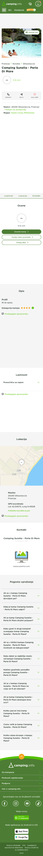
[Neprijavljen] (38, 4)
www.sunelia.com (21, 566)
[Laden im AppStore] (21, 831)
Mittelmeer (29, 113)
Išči (9, 10)
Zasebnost (32, 845)
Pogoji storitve (31, 848)
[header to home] (12, 4)
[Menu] (4, 10)
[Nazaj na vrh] (21, 756)
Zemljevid (19, 10)
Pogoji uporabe (13, 845)
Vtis (23, 845)
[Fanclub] (31, 10)
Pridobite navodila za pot (19, 511)
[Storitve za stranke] (30, 4)
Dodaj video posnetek (21, 237)
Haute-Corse (17, 113)
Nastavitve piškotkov (14, 848)
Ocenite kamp (20, 232)
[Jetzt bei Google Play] (21, 837)
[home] (21, 765)
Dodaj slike (21, 242)
